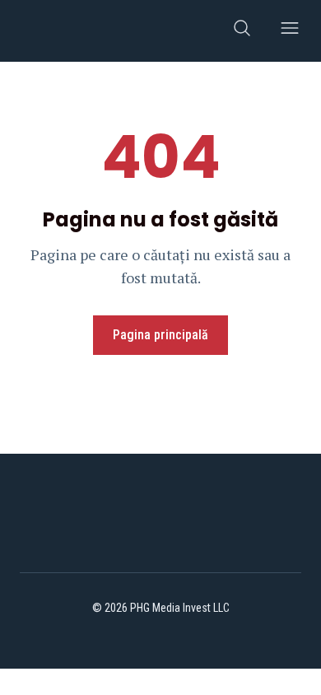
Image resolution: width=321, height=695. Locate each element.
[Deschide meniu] (290, 31)
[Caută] (242, 31)
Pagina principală (160, 335)
